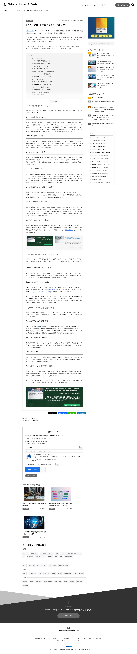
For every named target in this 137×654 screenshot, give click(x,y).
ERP (24, 565)
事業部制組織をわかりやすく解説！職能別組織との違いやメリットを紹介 (105, 69)
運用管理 (50, 556)
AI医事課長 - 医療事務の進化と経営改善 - (103, 102)
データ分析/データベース (46, 553)
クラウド (25, 553)
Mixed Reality (52, 565)
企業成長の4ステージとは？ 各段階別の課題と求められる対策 (105, 62)
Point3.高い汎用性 (39, 95)
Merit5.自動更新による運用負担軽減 (44, 71)
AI (24, 556)
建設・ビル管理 (48, 581)
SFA (38, 326)
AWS (53, 573)
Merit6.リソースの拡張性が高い (42, 74)
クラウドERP (69, 230)
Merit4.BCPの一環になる (41, 68)
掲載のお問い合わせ (122, 5)
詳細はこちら (68, 615)
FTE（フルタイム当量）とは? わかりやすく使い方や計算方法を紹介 (105, 55)
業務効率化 (30, 556)
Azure (59, 573)
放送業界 (79, 581)
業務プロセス (52, 289)
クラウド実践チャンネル (67, 638)
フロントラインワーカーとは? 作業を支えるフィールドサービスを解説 (105, 86)
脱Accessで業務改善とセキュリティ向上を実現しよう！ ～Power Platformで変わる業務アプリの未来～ (103, 109)
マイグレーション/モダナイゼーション (71, 553)
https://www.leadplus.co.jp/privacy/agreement (44, 460)
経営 (61, 556)
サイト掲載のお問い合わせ (61, 641)
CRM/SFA (29, 20)
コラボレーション (40, 556)
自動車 (65, 581)
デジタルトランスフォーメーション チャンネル (46, 638)
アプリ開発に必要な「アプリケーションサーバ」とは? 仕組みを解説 (105, 78)
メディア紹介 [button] (86, 5)
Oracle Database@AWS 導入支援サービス (103, 124)
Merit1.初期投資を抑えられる (42, 61)
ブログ (96, 5)
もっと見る (54, 101)
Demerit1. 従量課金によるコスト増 (43, 81)
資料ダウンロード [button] (106, 5)
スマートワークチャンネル (96, 638)
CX (56, 556)
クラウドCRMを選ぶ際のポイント (41, 87)
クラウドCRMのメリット (39, 58)
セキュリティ (34, 553)
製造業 (25, 581)
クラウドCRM (30, 31)
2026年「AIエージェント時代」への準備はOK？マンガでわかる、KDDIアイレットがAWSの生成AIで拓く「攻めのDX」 (103, 118)
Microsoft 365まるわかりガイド (100, 97)
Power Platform (78, 573)
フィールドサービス (44, 573)
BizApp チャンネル (81, 638)
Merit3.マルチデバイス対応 (41, 66)
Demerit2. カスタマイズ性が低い (43, 84)
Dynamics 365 (46, 292)
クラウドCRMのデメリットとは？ (41, 79)
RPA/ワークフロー (41, 565)
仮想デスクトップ (63, 565)
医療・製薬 (39, 581)
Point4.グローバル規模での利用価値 (101, 182)
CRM (32, 33)
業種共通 (25, 585)
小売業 (31, 581)
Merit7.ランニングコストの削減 (42, 76)
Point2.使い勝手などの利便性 (42, 92)
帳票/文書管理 (68, 556)
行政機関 (72, 581)
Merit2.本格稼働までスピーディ (42, 63)
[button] (132, 4)
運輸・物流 (58, 581)
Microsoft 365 (32, 573)
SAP (24, 573)
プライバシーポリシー (76, 641)
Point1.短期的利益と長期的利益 (42, 89)
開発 (57, 553)
